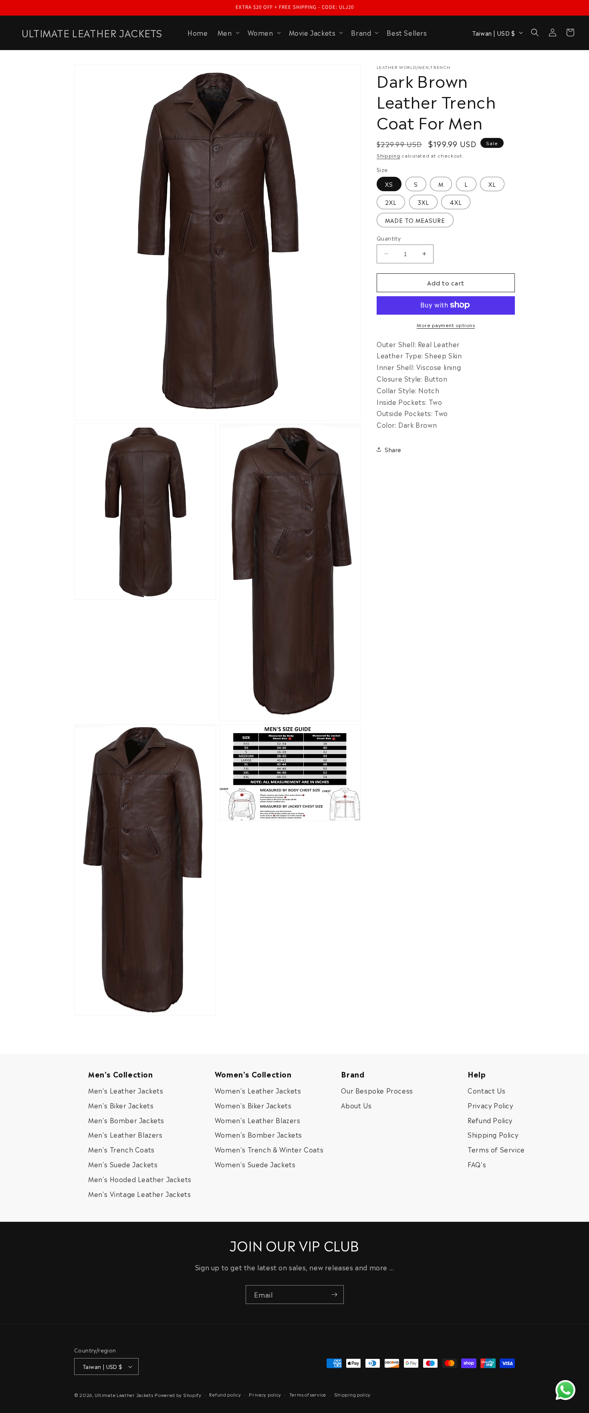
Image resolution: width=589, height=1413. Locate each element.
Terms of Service (496, 1149)
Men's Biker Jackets (120, 1105)
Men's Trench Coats (121, 1149)
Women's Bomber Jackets (258, 1134)
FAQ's (477, 1164)
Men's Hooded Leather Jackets (140, 1179)
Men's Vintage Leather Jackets (139, 1194)
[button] (228, 33)
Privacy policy (265, 1394)
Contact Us (486, 1090)
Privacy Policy (490, 1105)
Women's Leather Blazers (258, 1120)
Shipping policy (352, 1394)
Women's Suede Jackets (255, 1164)
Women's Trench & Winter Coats (269, 1149)
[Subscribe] (334, 1294)
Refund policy (225, 1394)
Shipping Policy (493, 1134)
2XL (391, 202)
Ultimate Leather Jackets (124, 1394)
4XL (456, 202)
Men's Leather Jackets (125, 1090)
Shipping (388, 155)
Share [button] (393, 449)
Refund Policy (490, 1120)
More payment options (446, 324)
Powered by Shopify (178, 1394)
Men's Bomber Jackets (126, 1120)
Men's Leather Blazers (125, 1134)
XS (389, 184)
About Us (356, 1105)
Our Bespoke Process (377, 1090)
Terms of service (307, 1394)
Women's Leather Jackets (258, 1090)
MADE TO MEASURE (415, 220)
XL (492, 184)
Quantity (389, 238)
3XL (423, 202)
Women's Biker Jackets (253, 1105)
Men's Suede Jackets (122, 1164)
